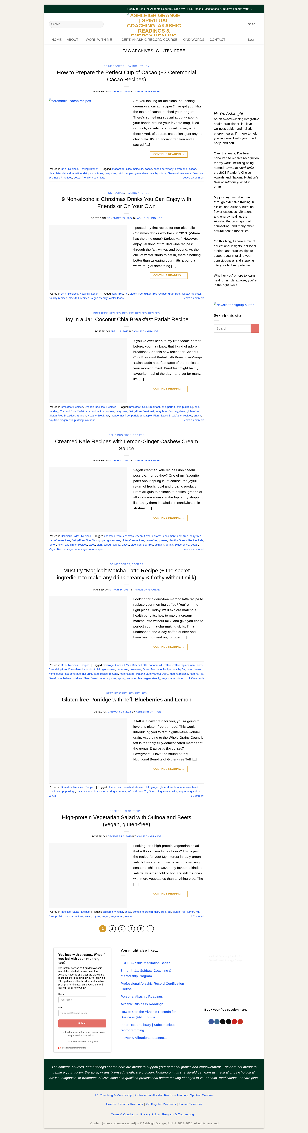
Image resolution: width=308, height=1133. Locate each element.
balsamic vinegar (113, 911)
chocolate (54, 173)
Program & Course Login (179, 1114)
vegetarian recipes (92, 549)
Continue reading (168, 154)
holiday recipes (58, 298)
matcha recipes (179, 673)
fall (126, 293)
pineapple (146, 415)
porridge (70, 791)
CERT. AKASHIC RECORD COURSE (149, 40)
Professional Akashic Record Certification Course (152, 986)
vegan (194, 544)
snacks (101, 791)
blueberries (114, 787)
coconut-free (142, 536)
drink (92, 669)
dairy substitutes (93, 173)
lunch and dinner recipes (72, 544)
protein (59, 916)
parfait (135, 415)
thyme (96, 916)
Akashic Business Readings (142, 1004)
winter (180, 678)
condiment (169, 536)
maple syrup (56, 791)
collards (157, 536)
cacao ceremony (163, 168)
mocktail (74, 298)
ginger (102, 540)
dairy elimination (72, 173)
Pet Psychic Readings (161, 1104)
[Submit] (99, 24)
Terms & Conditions (124, 1114)
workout (90, 420)
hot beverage (73, 673)
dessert (139, 787)
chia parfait (168, 406)
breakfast (135, 406)
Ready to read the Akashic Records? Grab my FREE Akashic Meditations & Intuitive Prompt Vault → (190, 8)
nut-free (125, 415)
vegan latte (98, 177)
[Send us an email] (228, 1021)
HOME (56, 40)
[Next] (150, 928)
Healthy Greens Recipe (183, 540)
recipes (84, 298)
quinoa (69, 916)
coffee (167, 665)
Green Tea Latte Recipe (157, 669)
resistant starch (86, 791)
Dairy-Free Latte (78, 669)
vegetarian (73, 549)
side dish (136, 544)
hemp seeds (56, 673)
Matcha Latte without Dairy (152, 673)
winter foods (116, 298)
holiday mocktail (191, 293)
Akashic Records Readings (124, 1104)
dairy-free (110, 173)
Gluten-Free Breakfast (62, 415)
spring (169, 544)
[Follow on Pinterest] (234, 1021)
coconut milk (94, 411)
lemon (52, 544)
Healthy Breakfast (98, 415)
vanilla (173, 791)
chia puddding (184, 406)
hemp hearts (194, 669)
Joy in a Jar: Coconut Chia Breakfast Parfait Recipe (126, 319)
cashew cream (113, 536)
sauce (125, 544)
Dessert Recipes (134, 313)
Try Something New (156, 791)
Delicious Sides (120, 435)
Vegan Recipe (57, 549)
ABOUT (72, 40)
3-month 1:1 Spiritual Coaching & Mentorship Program (146, 973)
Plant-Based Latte (94, 678)
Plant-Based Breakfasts (167, 415)
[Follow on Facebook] (211, 1021)
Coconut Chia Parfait (72, 411)
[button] (257, 7)
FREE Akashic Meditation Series (145, 963)
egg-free (180, 411)
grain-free (174, 293)
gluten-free (141, 173)
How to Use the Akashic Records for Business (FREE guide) (148, 1014)
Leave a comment (193, 177)
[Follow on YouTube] (240, 1021)
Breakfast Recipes (107, 313)
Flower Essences (190, 1104)
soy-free (54, 420)
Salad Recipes (133, 811)
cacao (148, 168)
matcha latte (127, 673)
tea (140, 678)
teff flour (138, 791)
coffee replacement (183, 665)
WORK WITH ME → (101, 40)
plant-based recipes (108, 544)
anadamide (117, 168)
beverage (108, 665)
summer (132, 678)
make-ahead (190, 787)
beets (128, 911)
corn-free (108, 411)
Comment (197, 795)
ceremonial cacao (185, 168)
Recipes (154, 313)
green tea (135, 669)
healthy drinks (158, 173)
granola (81, 415)
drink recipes (125, 173)
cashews (128, 536)
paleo (92, 544)
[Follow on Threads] (222, 1021)
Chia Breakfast (151, 406)
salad (88, 916)
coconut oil (155, 665)
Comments (196, 678)
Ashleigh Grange (147, 91)
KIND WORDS (193, 40)
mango (115, 415)
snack (197, 415)
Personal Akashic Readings (142, 996)
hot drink (87, 673)
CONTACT (217, 40)
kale (200, 540)
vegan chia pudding (72, 420)
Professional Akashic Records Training (161, 1095)
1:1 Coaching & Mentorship (113, 1095)
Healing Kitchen (137, 66)
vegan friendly (82, 177)
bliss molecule (134, 168)
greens (163, 540)
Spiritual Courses (202, 1095)
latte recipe (101, 673)
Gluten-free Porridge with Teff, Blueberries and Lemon (126, 699)
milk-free (65, 678)
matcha (113, 673)
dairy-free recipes (59, 540)
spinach (159, 544)
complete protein (143, 911)
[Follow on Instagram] (217, 1021)
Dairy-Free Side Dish (84, 540)
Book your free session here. (225, 1009)
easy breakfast (164, 411)
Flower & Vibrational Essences (144, 1038)
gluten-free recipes (155, 293)
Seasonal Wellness (179, 173)
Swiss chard (182, 544)
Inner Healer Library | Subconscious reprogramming (148, 1027)
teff (129, 791)
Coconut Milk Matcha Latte (131, 665)
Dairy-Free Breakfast (141, 411)
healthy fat (178, 669)
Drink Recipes (114, 66)
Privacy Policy (150, 1114)
